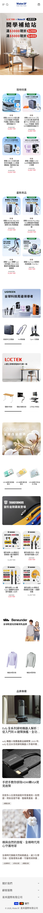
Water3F (15, 908)
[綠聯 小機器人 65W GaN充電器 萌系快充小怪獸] (31, 146)
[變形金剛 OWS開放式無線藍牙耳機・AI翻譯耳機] (31, 575)
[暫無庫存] (38, 253)
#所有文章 (16, 863)
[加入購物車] (18, 152)
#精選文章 (7, 803)
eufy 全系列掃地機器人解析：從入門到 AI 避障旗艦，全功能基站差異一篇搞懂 (21, 730)
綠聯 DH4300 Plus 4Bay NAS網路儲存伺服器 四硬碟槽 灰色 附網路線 (31, 224)
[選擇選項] (18, 109)
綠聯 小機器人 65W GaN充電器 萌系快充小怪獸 (31, 163)
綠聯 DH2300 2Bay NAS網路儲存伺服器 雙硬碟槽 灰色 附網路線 (11, 223)
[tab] (8, 71)
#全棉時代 (7, 863)
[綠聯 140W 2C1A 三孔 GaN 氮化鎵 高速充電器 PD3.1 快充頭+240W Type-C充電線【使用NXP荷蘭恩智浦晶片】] (31, 103)
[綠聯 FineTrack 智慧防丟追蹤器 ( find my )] (31, 247)
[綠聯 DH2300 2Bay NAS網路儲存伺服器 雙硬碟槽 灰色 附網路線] (11, 206)
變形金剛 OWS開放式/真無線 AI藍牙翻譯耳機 (11, 554)
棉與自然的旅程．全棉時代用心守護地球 (21, 844)
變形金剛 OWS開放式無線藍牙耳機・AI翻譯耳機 (31, 589)
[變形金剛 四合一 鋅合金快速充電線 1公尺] (31, 540)
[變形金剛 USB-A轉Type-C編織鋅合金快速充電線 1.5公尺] (11, 575)
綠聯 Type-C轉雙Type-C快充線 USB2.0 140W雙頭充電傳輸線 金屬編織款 (11, 265)
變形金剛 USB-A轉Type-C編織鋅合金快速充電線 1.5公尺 (11, 589)
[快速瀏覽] (18, 105)
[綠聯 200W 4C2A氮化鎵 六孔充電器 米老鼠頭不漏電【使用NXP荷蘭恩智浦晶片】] (11, 103)
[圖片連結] (21, 303)
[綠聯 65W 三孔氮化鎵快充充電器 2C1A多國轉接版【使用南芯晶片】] (11, 146)
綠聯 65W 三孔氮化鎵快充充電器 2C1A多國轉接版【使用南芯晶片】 (11, 164)
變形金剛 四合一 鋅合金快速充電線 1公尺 (31, 553)
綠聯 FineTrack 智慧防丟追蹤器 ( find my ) (31, 263)
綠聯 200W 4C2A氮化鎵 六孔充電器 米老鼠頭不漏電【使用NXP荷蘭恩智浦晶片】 (11, 121)
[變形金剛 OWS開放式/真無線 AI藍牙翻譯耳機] (11, 540)
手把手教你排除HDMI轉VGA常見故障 (20, 784)
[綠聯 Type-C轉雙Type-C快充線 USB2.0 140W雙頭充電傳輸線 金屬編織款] (11, 247)
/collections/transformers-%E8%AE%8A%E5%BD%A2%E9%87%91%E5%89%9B (21, 16)
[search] (7, 4)
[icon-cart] (38, 4)
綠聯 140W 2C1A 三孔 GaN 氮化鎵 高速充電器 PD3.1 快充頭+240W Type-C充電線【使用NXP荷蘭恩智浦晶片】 (31, 122)
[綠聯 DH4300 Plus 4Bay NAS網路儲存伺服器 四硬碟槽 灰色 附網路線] (31, 206)
